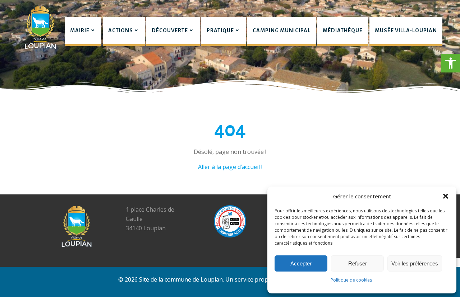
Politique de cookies (351, 280)
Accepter (301, 263)
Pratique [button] (220, 30)
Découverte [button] (170, 30)
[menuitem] (83, 31)
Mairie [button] (79, 30)
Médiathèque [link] (343, 30)
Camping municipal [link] (281, 30)
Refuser (357, 263)
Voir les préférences (414, 263)
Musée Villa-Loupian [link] (406, 30)
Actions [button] (120, 30)
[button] (450, 63)
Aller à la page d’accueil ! (230, 167)
